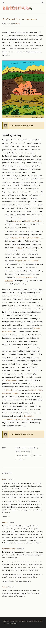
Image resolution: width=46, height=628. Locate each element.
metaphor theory (20, 448)
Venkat (17, 23)
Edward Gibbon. (34, 238)
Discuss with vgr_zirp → (22, 125)
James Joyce (17, 221)
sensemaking (37, 455)
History (6, 623)
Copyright (13, 623)
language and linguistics (22, 455)
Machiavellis (20, 277)
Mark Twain (22, 238)
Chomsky (9, 390)
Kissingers (9, 280)
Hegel (20, 247)
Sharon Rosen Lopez (9, 548)
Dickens (14, 238)
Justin (4, 479)
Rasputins (30, 277)
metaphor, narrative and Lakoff (26, 260)
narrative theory (33, 448)
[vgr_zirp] (3, 2)
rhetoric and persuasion (22, 452)
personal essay (19, 459)
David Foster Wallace (33, 221)
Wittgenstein (11, 380)
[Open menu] (42, 2)
